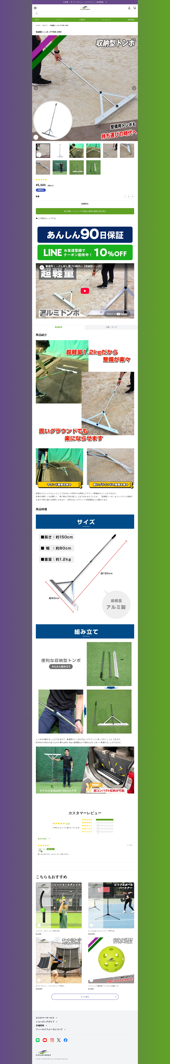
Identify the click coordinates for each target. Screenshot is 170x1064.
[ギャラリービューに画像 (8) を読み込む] (60, 167)
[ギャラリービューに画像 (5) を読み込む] (110, 151)
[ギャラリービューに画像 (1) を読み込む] (43, 151)
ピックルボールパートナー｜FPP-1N (101, 931)
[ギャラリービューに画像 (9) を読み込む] (76, 167)
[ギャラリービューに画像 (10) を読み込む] (93, 167)
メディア (59, 19)
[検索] (36, 13)
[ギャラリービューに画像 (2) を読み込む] (60, 151)
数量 (37, 196)
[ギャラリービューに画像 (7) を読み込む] (43, 167)
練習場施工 (131, 19)
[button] (35, 8)
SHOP (37, 19)
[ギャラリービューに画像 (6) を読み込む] (127, 151)
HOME (38, 25)
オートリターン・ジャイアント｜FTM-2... (50, 986)
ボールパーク (106, 19)
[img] (43, 845)
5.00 (68, 824)
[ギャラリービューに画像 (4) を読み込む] (93, 151)
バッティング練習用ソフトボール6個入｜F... (104, 986)
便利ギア (45, 25)
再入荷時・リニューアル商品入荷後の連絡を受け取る (85, 211)
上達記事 (82, 19)
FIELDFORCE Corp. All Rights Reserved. (55, 1059)
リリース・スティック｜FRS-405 (48, 931)
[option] (85, 88)
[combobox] (85, 14)
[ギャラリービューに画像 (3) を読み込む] (76, 151)
